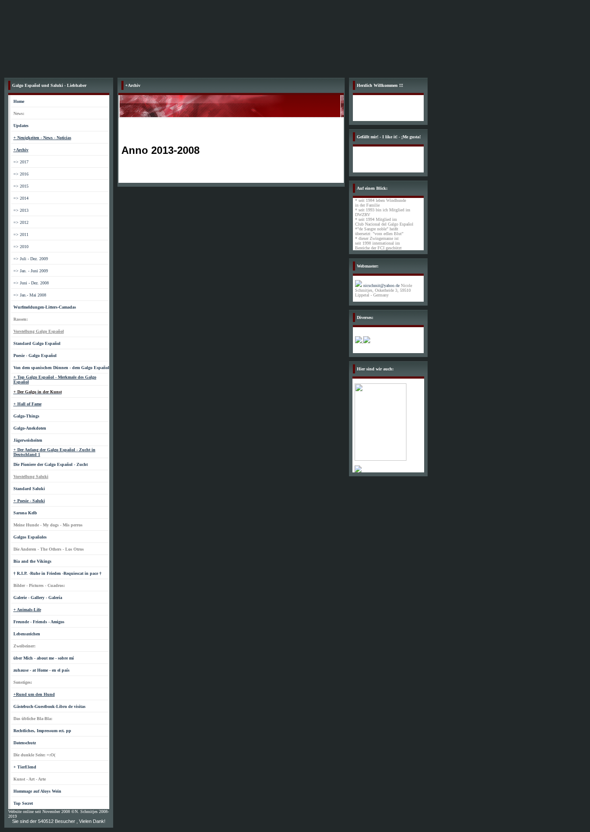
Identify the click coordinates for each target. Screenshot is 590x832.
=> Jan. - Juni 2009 (30, 270)
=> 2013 (21, 210)
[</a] (358, 471)
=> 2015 (21, 186)
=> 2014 (21, 198)
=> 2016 (21, 174)
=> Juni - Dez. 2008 (31, 283)
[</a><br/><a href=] (380, 459)
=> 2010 (21, 246)
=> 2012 (21, 222)
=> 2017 (21, 161)
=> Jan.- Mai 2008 (29, 295)
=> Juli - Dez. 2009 (30, 258)
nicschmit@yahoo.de (381, 285)
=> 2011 (21, 234)
